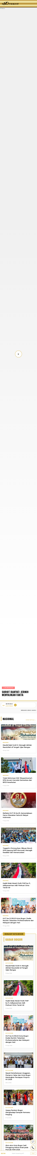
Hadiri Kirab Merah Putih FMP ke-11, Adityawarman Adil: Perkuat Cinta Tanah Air (16, 885)
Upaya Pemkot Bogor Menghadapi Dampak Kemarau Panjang (18, 1112)
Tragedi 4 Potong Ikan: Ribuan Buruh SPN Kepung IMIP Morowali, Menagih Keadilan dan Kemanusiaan (17, 850)
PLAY (33, 1153)
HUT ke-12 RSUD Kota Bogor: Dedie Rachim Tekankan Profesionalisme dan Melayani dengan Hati (18, 921)
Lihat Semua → (31, 720)
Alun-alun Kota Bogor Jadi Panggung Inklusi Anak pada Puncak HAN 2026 (17, 1148)
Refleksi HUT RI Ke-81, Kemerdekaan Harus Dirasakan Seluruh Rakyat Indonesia (17, 815)
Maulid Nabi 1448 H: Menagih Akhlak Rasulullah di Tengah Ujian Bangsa (17, 968)
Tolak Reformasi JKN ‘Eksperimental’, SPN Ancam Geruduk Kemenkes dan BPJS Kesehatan (18, 780)
